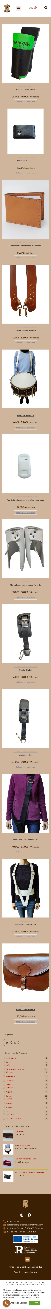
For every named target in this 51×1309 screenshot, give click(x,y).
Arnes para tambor (25, 415)
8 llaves (9, 1107)
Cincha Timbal (25, 670)
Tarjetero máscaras (25, 161)
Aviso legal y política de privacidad (25, 1267)
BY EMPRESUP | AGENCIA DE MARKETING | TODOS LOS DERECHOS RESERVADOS (25, 1284)
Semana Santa (33, 327)
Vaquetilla (9, 1092)
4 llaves (9, 1099)
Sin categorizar (12, 1058)
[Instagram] (15, 1042)
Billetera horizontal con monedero (25, 245)
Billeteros (18, 242)
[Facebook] (6, 1042)
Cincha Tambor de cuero (25, 330)
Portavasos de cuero (25, 89)
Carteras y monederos (22, 157)
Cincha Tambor (25, 755)
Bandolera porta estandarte (25, 839)
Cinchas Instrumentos (21, 327)
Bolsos (23, 1006)
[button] (18, 8)
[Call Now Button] (6, 1303)
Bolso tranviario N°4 (25, 1009)
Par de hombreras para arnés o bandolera (25, 500)
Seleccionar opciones (25, 102)
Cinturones (23, 86)
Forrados (9, 1087)
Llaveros (9, 1096)
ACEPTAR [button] (34, 1303)
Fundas (29, 86)
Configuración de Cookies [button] (15, 1303)
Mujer (28, 1006)
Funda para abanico (13, 1118)
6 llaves (9, 1103)
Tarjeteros (33, 157)
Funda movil (10, 1114)
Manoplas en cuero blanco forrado (25, 585)
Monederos (10, 1076)
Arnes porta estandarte (25, 924)
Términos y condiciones (25, 1272)
